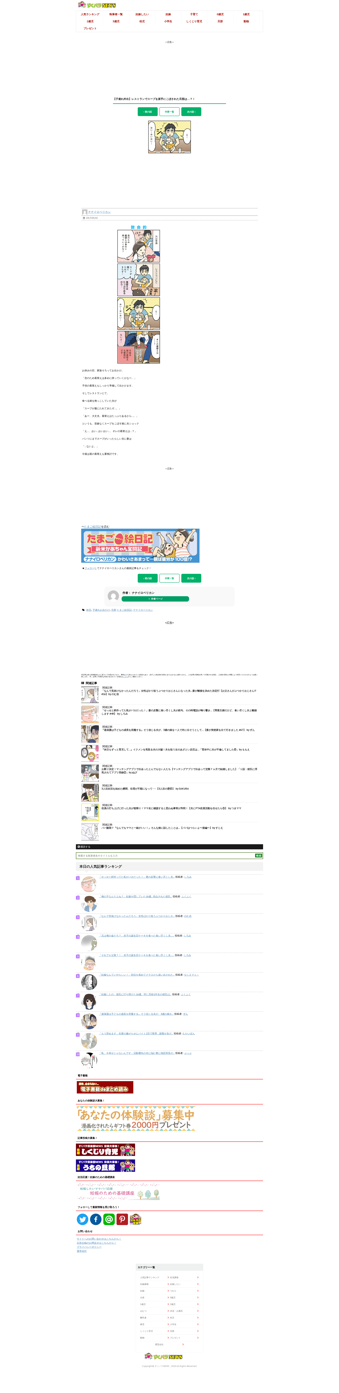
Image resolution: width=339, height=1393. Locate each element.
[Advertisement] (169, 66)
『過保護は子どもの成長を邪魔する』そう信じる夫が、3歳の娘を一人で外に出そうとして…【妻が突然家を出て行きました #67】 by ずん (178, 730)
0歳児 (220, 14)
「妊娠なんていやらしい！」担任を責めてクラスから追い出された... (137, 974)
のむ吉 (188, 916)
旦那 (220, 21)
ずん (185, 1014)
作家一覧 (169, 111)
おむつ (143, 1311)
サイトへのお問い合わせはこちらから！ (99, 1238)
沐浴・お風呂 (176, 1311)
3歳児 (116, 21)
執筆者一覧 (116, 14)
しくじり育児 (194, 21)
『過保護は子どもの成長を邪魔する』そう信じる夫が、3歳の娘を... (136, 1014)
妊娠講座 (144, 1284)
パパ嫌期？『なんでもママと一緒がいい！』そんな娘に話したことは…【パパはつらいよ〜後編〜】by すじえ (162, 827)
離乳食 (143, 1317)
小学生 (168, 21)
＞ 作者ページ (155, 598)
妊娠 (168, 14)
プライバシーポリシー (89, 1247)
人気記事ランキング (149, 1277)
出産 (142, 1297)
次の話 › (191, 111)
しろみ (188, 876)
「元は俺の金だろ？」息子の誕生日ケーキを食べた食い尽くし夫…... (136, 935)
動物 (246, 21)
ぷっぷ (188, 1053)
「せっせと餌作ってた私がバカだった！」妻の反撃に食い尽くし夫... (137, 876)
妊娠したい (142, 14)
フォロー (89, 568)
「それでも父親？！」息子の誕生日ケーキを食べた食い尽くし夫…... (136, 955)
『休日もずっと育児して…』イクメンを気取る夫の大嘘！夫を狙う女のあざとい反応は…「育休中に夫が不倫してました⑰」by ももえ (176, 749)
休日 (88, 610)
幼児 (142, 21)
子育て (194, 14)
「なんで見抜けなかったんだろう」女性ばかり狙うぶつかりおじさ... (137, 916)
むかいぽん (189, 1033)
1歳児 (246, 14)
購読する (85, 846)
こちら (125, 677)
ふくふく (186, 896)
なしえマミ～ (191, 974)
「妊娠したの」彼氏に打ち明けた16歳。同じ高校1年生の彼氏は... (135, 994)
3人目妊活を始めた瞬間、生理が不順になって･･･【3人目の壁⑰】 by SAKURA (145, 788)
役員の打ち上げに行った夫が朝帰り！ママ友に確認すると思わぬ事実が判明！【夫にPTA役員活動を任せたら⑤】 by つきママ (171, 808)
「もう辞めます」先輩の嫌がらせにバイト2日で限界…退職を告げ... (136, 1033)
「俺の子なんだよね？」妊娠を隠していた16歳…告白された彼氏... (135, 896)
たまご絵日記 (92, 526)
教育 (142, 1324)
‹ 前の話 (148, 111)
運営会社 (82, 1251)
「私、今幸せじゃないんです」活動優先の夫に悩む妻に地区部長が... (137, 1053)
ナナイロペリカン (99, 212)
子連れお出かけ (101, 610)
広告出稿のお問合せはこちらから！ (96, 1242)
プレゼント (90, 28)
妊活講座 (174, 1277)
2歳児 (90, 21)
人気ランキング (90, 14)
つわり (173, 1290)
